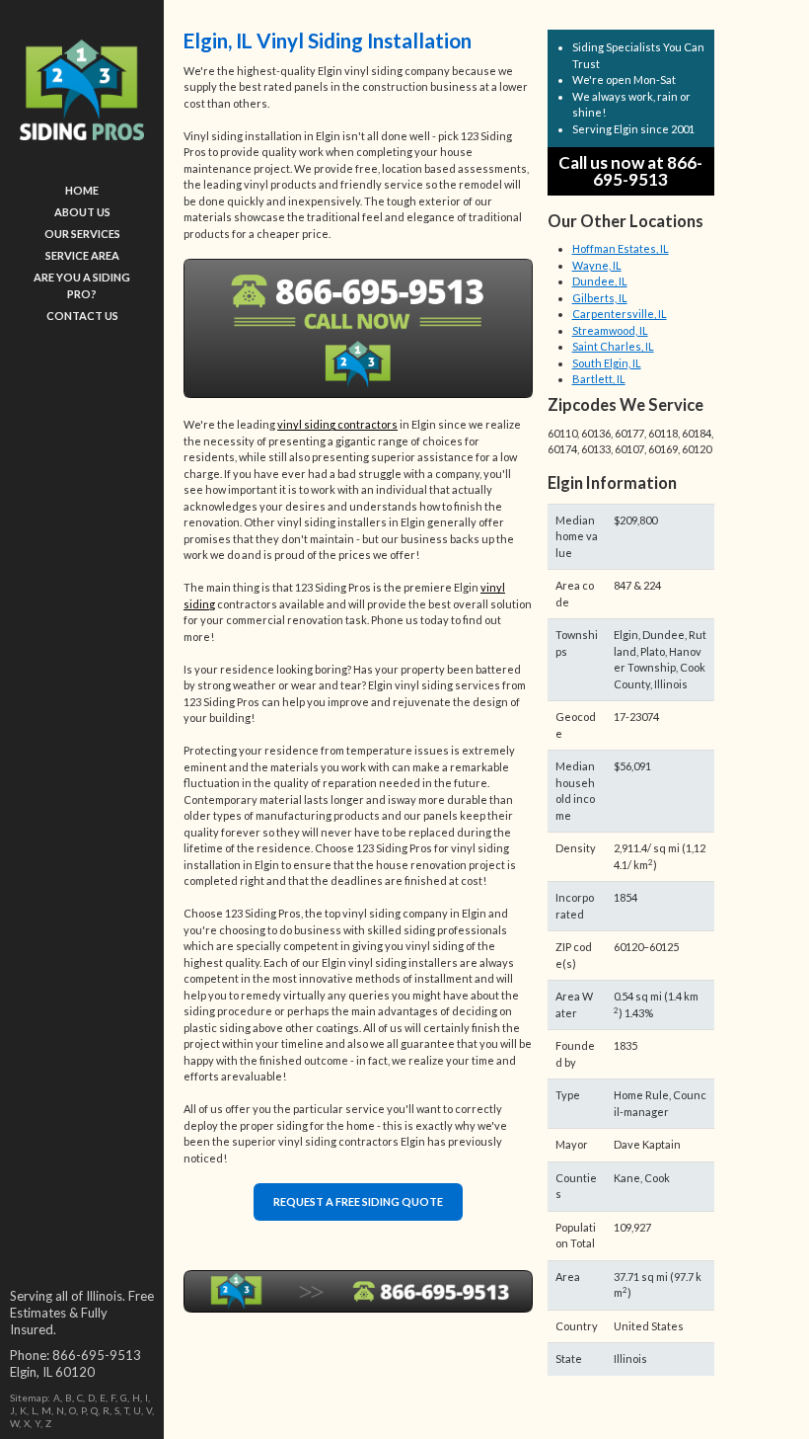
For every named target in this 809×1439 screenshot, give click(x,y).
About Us (82, 211)
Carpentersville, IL (619, 313)
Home (82, 190)
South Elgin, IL (606, 363)
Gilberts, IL (599, 297)
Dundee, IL (599, 281)
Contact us (82, 315)
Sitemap (28, 1397)
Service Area (82, 255)
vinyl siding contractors (337, 424)
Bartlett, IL (598, 378)
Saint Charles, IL (613, 346)
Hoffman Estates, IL (620, 248)
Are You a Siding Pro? (82, 285)
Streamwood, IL (610, 330)
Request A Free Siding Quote (358, 1201)
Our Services (82, 233)
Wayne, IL (597, 265)
